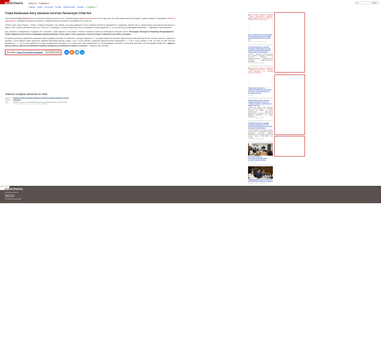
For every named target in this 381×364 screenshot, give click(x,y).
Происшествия (69, 7)
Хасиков (26, 18)
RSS (20, 199)
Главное (31, 7)
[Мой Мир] (82, 52)
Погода (58, 7)
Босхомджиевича (89, 18)
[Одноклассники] (71, 52)
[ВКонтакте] (66, 52)
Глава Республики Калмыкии (29, 52)
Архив (39, 7)
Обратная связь (9, 195)
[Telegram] (77, 52)
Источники (48, 7)
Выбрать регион (9, 196)
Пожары (80, 7)
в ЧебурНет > (91, 7)
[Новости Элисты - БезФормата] (12, 2)
